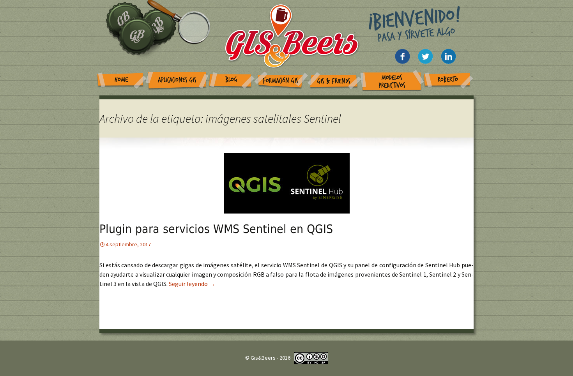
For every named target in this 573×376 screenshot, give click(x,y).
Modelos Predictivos (391, 82)
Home (121, 80)
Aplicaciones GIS (177, 80)
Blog (231, 80)
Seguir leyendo (192, 284)
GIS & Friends (333, 81)
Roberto (448, 80)
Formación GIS (280, 81)
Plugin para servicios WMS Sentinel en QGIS (216, 229)
